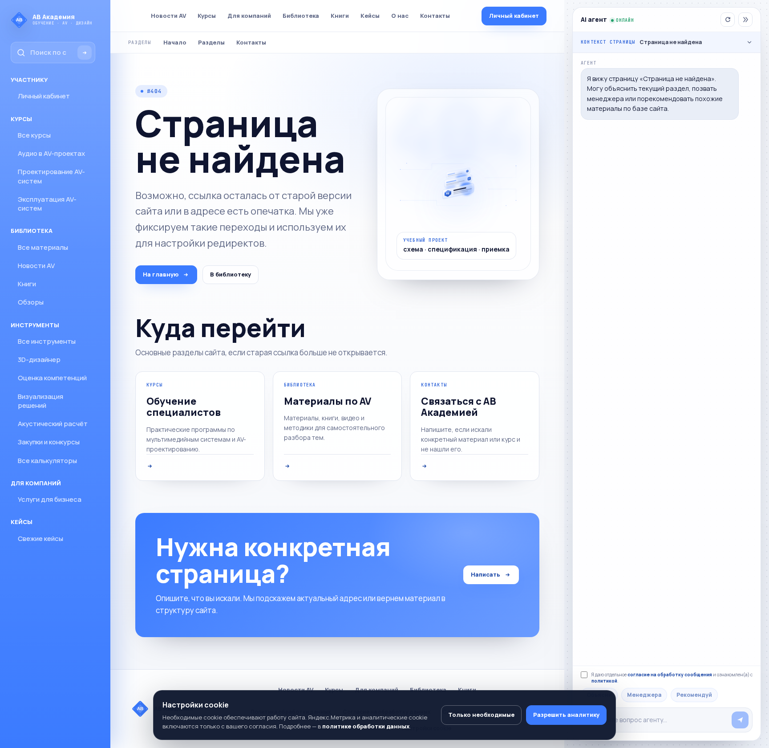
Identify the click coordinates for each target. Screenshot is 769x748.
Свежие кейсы (40, 538)
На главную (160, 274)
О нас (400, 16)
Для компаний (249, 16)
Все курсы (34, 135)
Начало (174, 42)
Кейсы (370, 16)
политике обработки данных (365, 726)
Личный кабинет (44, 96)
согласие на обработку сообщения (669, 674)
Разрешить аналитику (566, 715)
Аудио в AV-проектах (51, 153)
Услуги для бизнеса (49, 499)
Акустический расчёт (53, 423)
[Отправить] (740, 719)
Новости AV (36, 265)
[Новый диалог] (727, 19)
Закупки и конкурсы (49, 442)
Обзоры (31, 302)
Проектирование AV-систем (51, 176)
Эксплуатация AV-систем (47, 204)
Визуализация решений (40, 401)
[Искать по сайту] (84, 52)
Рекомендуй (694, 695)
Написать (485, 574)
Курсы (207, 16)
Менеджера (644, 695)
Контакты (435, 16)
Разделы (211, 42)
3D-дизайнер (39, 359)
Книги (27, 284)
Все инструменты (47, 341)
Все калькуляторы (47, 460)
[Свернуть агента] (745, 19)
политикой (604, 681)
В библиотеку (230, 274)
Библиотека (301, 16)
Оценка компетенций (52, 377)
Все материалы (43, 247)
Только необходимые (481, 715)
